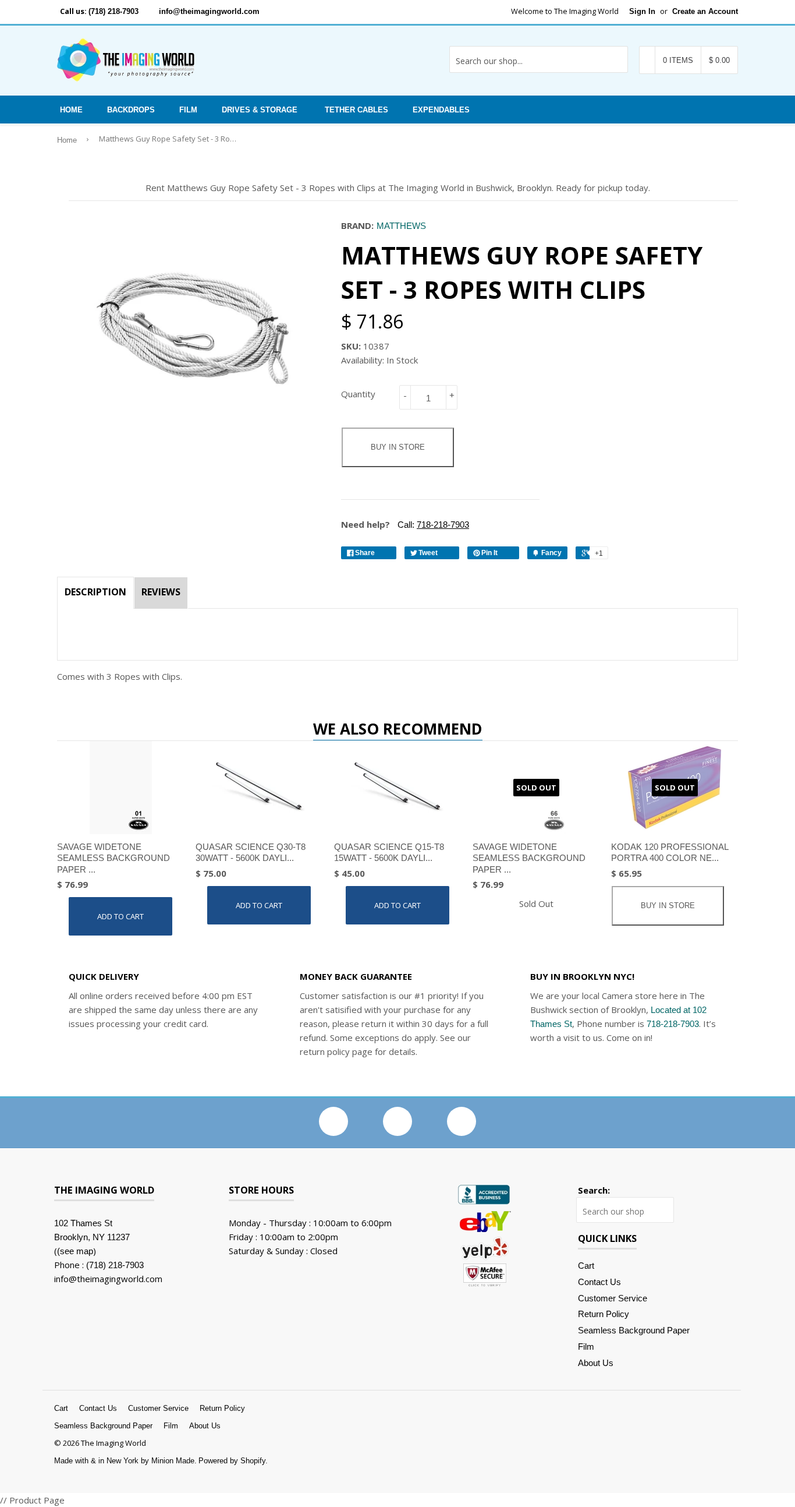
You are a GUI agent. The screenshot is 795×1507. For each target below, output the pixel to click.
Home (71, 109)
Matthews (401, 226)
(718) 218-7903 (113, 11)
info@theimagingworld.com (209, 11)
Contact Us (599, 1282)
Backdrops (131, 109)
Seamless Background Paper (634, 1330)
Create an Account (705, 11)
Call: (432, 525)
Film (188, 109)
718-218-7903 (673, 1024)
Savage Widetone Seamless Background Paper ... (113, 858)
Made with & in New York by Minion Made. (125, 1460)
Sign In (642, 11)
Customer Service (612, 1298)
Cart (586, 1265)
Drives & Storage (259, 109)
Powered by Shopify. (233, 1460)
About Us (595, 1363)
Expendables (441, 109)
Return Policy (603, 1314)
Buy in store (398, 447)
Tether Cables (356, 109)
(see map (75, 1251)
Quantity (358, 394)
